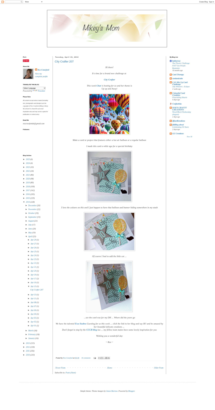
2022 (28, 171)
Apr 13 (34, 295)
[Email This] (99, 358)
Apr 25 (34, 251)
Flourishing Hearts (179, 97)
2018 (28, 186)
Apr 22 (34, 263)
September (32, 217)
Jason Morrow (111, 391)
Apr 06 (34, 310)
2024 (28, 163)
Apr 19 (34, 275)
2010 (28, 355)
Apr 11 (33, 298)
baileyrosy (176, 61)
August (31, 221)
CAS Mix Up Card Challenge (180, 83)
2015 (28, 198)
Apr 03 (34, 318)
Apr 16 (34, 282)
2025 (28, 159)
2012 (28, 347)
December (32, 205)
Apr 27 (34, 244)
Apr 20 (34, 271)
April (30, 236)
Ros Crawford (68, 358)
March (31, 331)
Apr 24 (34, 255)
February (32, 334)
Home (109, 368)
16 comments (85, 358)
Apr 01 (34, 326)
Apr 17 (34, 279)
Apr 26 (34, 248)
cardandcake (177, 78)
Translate (41, 91)
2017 (28, 190)
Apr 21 (34, 267)
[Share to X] (104, 358)
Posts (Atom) (71, 373)
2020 (28, 179)
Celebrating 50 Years (180, 127)
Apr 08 (34, 302)
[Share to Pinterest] (109, 358)
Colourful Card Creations (178, 94)
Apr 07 (34, 306)
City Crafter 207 (64, 61)
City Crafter (109, 79)
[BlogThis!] (101, 358)
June (30, 229)
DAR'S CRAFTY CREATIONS (179, 109)
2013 (28, 343)
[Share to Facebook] (106, 358)
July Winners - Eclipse (181, 86)
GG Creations (178, 133)
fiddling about (178, 125)
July (30, 225)
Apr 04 (34, 314)
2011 (28, 351)
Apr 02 (34, 322)
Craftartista (177, 104)
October (31, 213)
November (32, 209)
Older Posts (158, 368)
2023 (28, 167)
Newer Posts (60, 368)
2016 (28, 194)
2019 (28, 182)
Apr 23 (34, 259)
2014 (28, 202)
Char (98, 85)
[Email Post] (94, 358)
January (31, 338)
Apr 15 (34, 286)
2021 (28, 175)
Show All (189, 137)
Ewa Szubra (80, 323)
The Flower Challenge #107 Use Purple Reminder (181, 65)
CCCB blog (91, 330)
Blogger (131, 391)
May (30, 232)
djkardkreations (178, 121)
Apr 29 (34, 240)
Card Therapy (178, 75)
